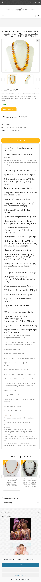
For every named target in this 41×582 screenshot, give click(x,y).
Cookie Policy (14, 579)
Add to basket (9, 109)
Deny (20, 570)
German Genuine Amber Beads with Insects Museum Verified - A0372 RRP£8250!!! (38, 89)
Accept (20, 565)
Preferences (20, 575)
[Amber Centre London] (20, 9)
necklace (18, 130)
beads (8, 130)
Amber (12, 127)
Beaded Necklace (20, 127)
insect (13, 130)
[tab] (20, 140)
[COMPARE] (18, 464)
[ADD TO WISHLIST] (18, 467)
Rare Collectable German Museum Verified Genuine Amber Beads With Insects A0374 (36, 89)
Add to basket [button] (18, 461)
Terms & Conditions (24, 579)
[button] (37, 40)
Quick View (18, 469)
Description (20, 140)
